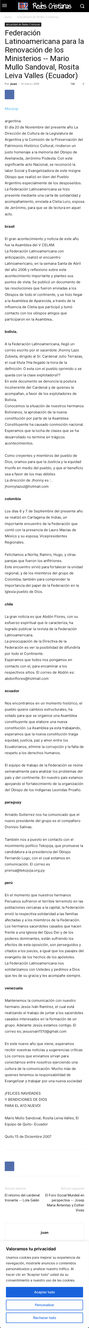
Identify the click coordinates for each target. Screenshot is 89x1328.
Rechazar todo (44, 1318)
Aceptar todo (44, 1292)
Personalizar (44, 1305)
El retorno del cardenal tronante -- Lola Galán (22, 1197)
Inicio (8, 17)
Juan (13, 83)
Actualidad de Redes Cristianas (38, 17)
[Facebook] (9, 94)
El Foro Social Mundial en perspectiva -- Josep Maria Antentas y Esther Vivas (64, 1202)
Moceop (11, 108)
